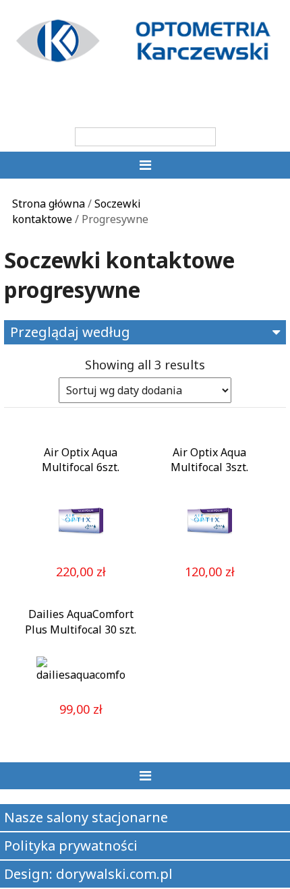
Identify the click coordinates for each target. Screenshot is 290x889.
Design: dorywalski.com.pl (88, 874)
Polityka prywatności (71, 845)
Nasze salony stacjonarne (86, 817)
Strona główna (48, 203)
